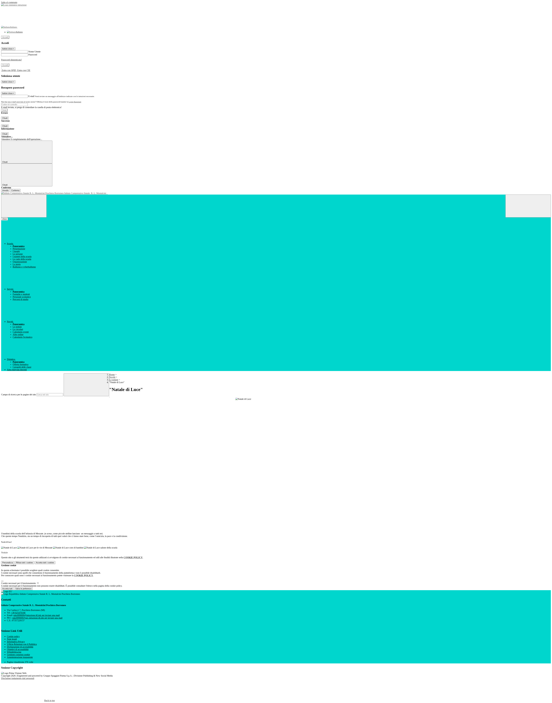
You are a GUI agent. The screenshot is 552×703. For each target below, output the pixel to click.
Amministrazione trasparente (20, 657)
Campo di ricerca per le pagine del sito (18, 394)
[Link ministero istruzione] (14, 5)
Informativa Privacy (16, 641)
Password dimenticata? (11, 60)
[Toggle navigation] (24, 206)
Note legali (12, 639)
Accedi (5, 37)
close (4, 219)
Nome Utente (34, 51)
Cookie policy (13, 636)
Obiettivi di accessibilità (17, 649)
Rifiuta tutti (24, 563)
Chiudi (4, 118)
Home (112, 374)
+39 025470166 (18, 612)
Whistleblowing (14, 652)
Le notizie (113, 379)
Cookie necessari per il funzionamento (18, 583)
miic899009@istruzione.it (36, 615)
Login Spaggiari (75, 102)
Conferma (15, 190)
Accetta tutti (45, 563)
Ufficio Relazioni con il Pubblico (22, 644)
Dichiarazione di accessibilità (20, 647)
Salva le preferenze (23, 589)
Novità (112, 377)
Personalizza (7, 563)
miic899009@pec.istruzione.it (37, 618)
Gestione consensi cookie (18, 654)
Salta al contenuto (9, 2)
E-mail (31, 96)
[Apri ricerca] (528, 206)
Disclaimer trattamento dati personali (17, 678)
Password (32, 54)
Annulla (5, 190)
